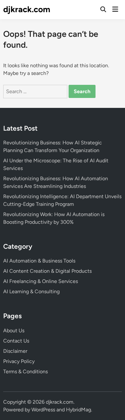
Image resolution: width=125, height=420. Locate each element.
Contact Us (16, 341)
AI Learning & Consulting (31, 291)
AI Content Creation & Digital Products (47, 271)
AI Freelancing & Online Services (40, 281)
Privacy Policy (19, 361)
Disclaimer (15, 351)
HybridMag (78, 410)
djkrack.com (26, 9)
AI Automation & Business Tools (39, 261)
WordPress (43, 410)
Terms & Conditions (25, 371)
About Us (13, 330)
